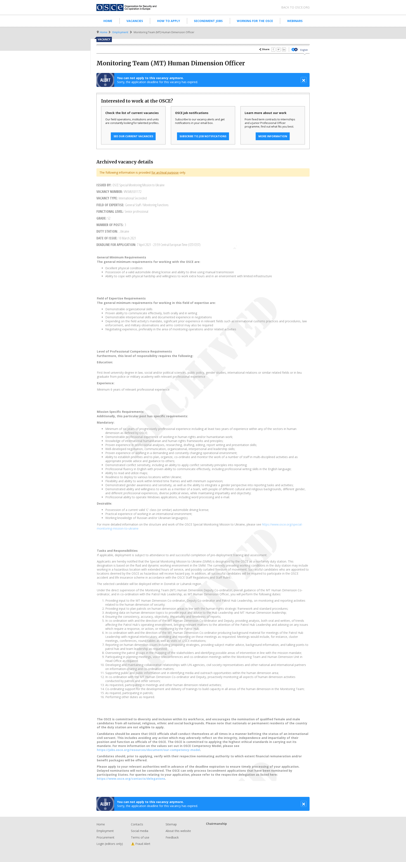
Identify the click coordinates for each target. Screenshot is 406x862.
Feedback (172, 837)
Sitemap (171, 824)
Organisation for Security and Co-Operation (129, 7)
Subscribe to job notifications (203, 136)
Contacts (137, 824)
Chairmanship (258, 831)
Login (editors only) (109, 844)
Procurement (105, 837)
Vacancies (134, 21)
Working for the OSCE (255, 21)
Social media (139, 831)
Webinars (295, 21)
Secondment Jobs (208, 21)
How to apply (168, 21)
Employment (120, 32)
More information (272, 136)
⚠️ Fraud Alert (140, 844)
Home (107, 21)
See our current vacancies (133, 136)
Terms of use (140, 837)
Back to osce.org (295, 7)
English (304, 49)
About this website (178, 831)
